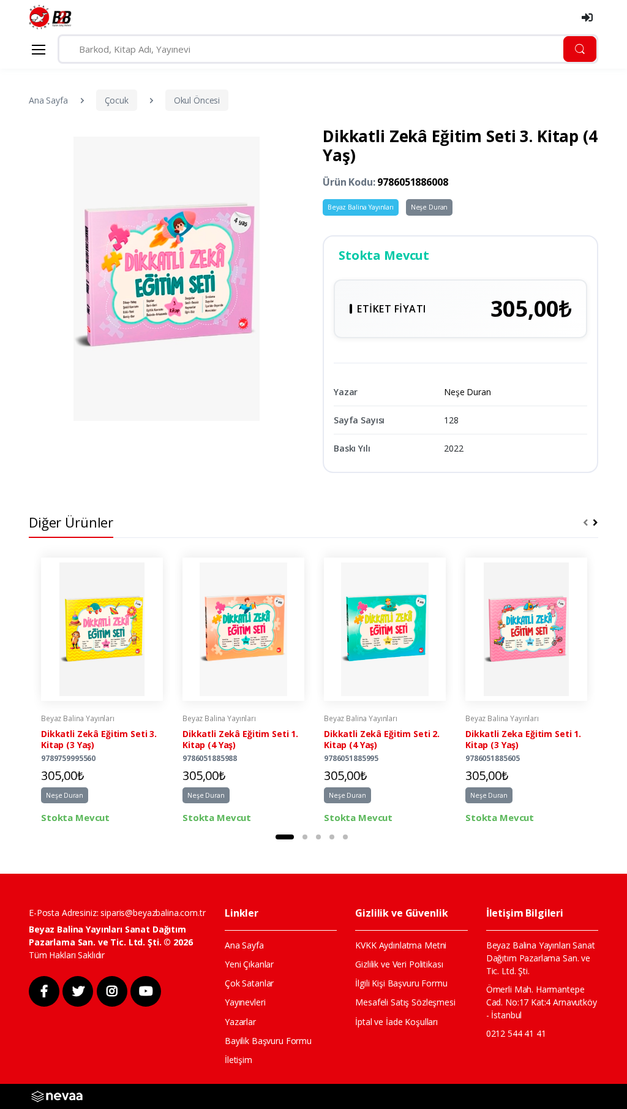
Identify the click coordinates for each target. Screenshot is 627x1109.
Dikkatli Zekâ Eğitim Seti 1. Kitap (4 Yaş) (240, 740)
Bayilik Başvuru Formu (268, 1041)
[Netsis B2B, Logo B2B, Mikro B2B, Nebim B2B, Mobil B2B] (57, 1095)
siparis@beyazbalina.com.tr (152, 912)
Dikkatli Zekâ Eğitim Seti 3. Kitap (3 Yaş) (99, 740)
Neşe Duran (429, 207)
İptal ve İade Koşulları (396, 1022)
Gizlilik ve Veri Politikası (399, 964)
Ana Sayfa (48, 100)
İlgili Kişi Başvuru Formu (401, 983)
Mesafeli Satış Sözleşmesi (405, 1002)
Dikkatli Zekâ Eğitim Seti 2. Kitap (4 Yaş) (382, 740)
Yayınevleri (245, 1002)
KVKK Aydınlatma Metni (400, 945)
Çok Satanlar (249, 983)
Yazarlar (240, 1022)
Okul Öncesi (197, 100)
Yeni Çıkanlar (249, 964)
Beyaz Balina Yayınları (361, 207)
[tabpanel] (102, 691)
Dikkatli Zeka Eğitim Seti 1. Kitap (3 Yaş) (523, 740)
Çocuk (117, 100)
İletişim (238, 1059)
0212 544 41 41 (516, 1033)
